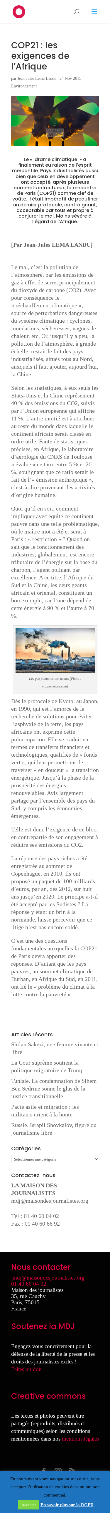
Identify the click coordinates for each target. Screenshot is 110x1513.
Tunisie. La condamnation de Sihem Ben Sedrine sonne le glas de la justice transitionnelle (54, 1088)
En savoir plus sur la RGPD (67, 1504)
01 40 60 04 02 (28, 1284)
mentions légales (80, 1439)
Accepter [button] (29, 1505)
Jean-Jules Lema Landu (37, 78)
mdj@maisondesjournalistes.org (49, 1200)
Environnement (24, 86)
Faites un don (26, 1369)
